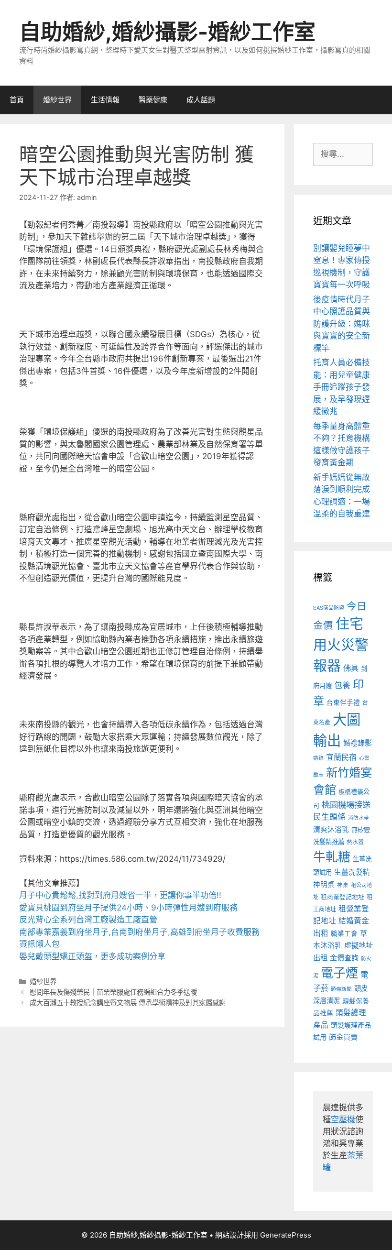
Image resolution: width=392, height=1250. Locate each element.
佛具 (351, 668)
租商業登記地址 (342, 896)
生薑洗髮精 (352, 872)
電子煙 (339, 972)
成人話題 (200, 99)
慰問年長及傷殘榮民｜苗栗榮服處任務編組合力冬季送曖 (113, 992)
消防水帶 (358, 818)
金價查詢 (344, 957)
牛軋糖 (331, 856)
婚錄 (318, 758)
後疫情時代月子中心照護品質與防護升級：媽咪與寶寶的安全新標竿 (341, 324)
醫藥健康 (153, 99)
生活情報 (105, 99)
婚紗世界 (57, 99)
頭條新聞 (341, 989)
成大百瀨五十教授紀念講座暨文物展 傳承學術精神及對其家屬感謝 (128, 1002)
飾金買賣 (343, 1037)
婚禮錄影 (357, 742)
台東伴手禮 (343, 702)
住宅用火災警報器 (341, 644)
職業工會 (344, 933)
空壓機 (343, 1119)
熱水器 (355, 842)
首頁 (17, 99)
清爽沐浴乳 (331, 829)
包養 (342, 685)
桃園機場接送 (346, 805)
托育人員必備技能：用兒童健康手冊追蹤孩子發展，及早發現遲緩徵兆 (341, 387)
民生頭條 (329, 817)
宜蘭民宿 (341, 757)
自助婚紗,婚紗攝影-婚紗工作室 (167, 32)
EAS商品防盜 (328, 607)
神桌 (342, 885)
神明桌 (324, 884)
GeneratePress (285, 1234)
